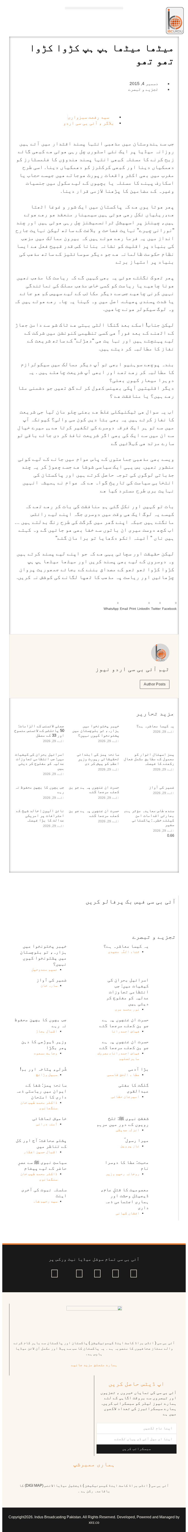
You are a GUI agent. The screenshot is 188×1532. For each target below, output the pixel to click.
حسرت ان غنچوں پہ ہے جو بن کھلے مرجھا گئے (94, 789)
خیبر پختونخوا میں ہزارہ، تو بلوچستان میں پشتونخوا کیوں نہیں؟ (95, 731)
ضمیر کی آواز (161, 787)
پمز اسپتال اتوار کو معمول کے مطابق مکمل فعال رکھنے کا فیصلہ (149, 759)
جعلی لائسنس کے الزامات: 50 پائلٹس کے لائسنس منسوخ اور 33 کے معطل (39, 731)
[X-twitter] (115, 1273)
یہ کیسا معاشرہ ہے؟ (155, 726)
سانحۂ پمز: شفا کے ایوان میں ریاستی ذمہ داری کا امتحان (41, 1090)
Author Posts (155, 684)
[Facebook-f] (133, 1273)
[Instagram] (54, 1273)
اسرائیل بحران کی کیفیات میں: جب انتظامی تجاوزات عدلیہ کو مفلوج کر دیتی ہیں (39, 761)
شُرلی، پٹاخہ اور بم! (43, 1068)
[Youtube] (97, 1273)
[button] (94, 8)
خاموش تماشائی (49, 1118)
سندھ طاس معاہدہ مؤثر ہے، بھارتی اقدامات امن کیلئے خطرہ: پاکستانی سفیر (149, 818)
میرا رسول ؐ (136, 1140)
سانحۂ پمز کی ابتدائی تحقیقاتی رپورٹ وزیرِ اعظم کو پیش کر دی (98, 759)
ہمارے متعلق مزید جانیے (94, 1365)
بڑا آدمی (138, 1068)
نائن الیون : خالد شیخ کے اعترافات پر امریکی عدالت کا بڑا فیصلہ (40, 815)
